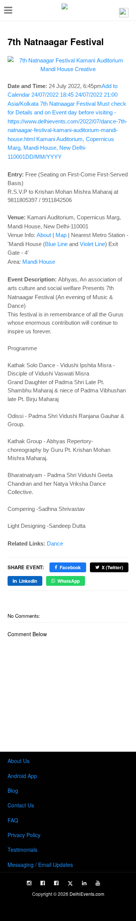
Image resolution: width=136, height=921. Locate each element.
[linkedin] (84, 883)
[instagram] (29, 883)
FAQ (13, 820)
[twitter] (70, 883)
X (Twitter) (112, 567)
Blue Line (56, 244)
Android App (22, 776)
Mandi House (38, 261)
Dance (55, 543)
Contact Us (21, 805)
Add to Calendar (67, 121)
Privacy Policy (24, 835)
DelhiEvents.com (87, 894)
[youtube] (98, 883)
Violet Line (92, 244)
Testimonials (22, 849)
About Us (18, 760)
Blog (13, 790)
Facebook (70, 567)
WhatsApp (68, 581)
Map (61, 235)
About (44, 235)
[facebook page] (42, 883)
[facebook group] (56, 883)
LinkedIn (28, 581)
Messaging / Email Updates (40, 864)
